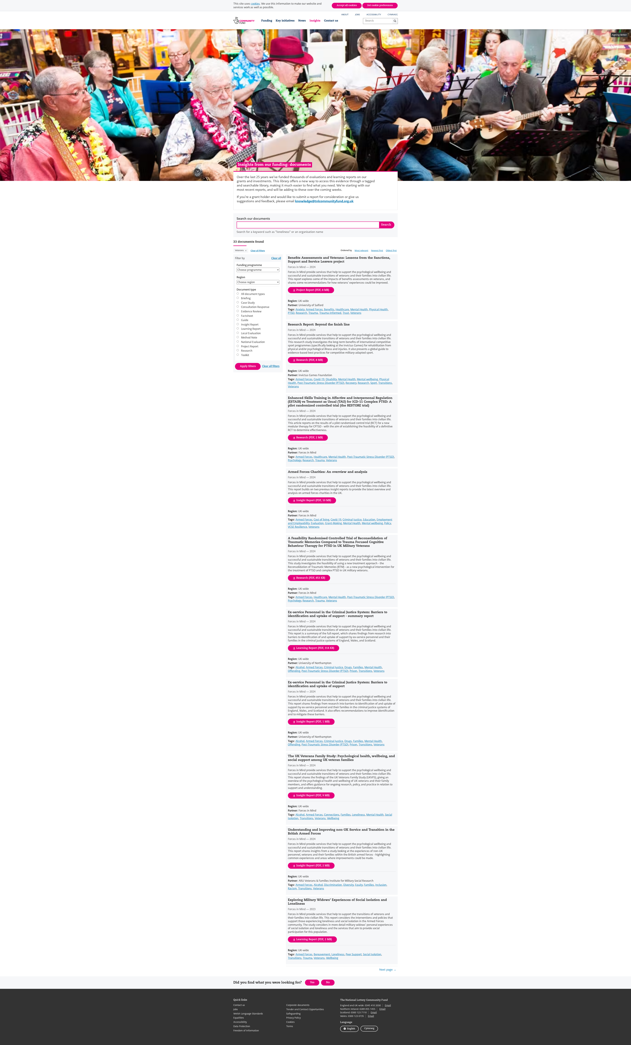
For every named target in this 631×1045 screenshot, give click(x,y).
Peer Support (354, 954)
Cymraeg (393, 14)
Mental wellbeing (367, 379)
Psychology (294, 460)
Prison (353, 671)
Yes (314, 983)
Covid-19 (319, 379)
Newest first (377, 250)
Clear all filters (258, 250)
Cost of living (321, 520)
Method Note (249, 338)
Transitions (385, 383)
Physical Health (378, 309)
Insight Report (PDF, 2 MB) (313, 865)
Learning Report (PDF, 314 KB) (315, 648)
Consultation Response (255, 307)
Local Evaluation (251, 333)
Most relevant (361, 250)
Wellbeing (333, 818)
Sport (373, 383)
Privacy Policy (293, 1017)
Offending (294, 671)
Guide (244, 320)
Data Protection (241, 1026)
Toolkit (245, 355)
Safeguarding (293, 1013)
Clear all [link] (276, 258)
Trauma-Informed (330, 313)
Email (388, 1005)
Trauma (313, 313)
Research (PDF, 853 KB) (310, 578)
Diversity (348, 885)
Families (358, 667)
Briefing (246, 298)
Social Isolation (372, 954)
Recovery (351, 383)
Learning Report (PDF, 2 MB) (314, 939)
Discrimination (333, 885)
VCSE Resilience (297, 527)
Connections (331, 815)
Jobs (357, 14)
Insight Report (249, 324)
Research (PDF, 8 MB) (309, 360)
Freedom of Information (246, 1030)
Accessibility (373, 14)
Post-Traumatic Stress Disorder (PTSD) (320, 383)
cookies (255, 4)
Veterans (239, 250)
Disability (331, 379)
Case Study (248, 303)
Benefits (329, 309)
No (330, 983)
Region (241, 277)
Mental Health (359, 309)
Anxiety (299, 309)
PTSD (291, 313)
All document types (253, 294)
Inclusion (380, 885)
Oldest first (391, 250)
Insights (315, 21)
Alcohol (299, 667)
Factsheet (247, 316)
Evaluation (317, 523)
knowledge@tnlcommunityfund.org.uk (324, 201)
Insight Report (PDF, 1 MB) (313, 721)
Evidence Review (251, 311)
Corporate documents (297, 1005)
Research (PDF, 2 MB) (309, 437)
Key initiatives (285, 21)
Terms (289, 1026)
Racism (292, 888)
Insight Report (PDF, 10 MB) (313, 500)
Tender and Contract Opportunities (305, 1009)
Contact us (331, 21)
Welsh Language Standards (248, 1013)
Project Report (249, 346)
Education (369, 520)
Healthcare (342, 309)
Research (246, 351)
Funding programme (249, 265)
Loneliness (358, 815)
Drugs (348, 667)
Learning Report (251, 329)
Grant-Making (333, 523)
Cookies (290, 1022)
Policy (387, 523)
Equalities (238, 1017)
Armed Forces (314, 309)
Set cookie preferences (380, 5)
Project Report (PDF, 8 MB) (312, 290)
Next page (386, 970)
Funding (266, 21)
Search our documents (253, 219)
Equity (359, 885)
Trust (346, 313)
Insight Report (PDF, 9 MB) (313, 795)
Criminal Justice (352, 520)
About (345, 14)
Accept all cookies (347, 5)
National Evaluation (253, 342)
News (302, 21)
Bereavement (322, 954)
